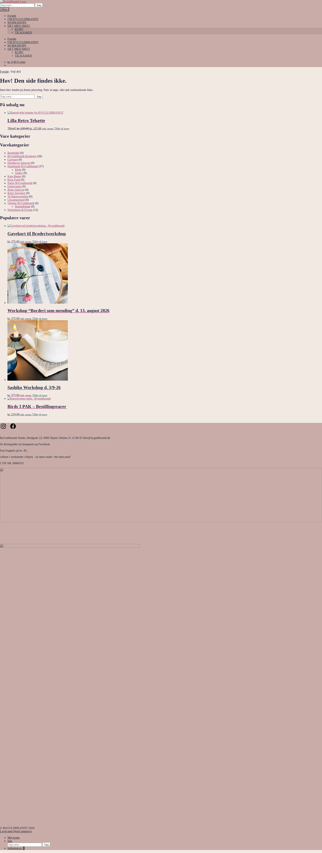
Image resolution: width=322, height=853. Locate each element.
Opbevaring (14, 186)
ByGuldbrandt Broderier (21, 156)
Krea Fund (13, 179)
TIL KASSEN (23, 32)
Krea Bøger (14, 176)
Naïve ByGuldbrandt (19, 183)
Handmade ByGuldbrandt (22, 166)
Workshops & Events (19, 209)
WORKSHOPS (16, 22)
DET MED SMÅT (18, 25)
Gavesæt (12, 159)
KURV (19, 29)
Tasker (19, 173)
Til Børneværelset (17, 196)
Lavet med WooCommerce (16, 831)
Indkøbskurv (16, 848)
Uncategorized (16, 199)
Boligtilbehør (22, 206)
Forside (11, 15)
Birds (18, 169)
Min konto (13, 837)
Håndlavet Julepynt (18, 162)
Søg (39, 5)
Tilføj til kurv (62, 128)
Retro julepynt (15, 189)
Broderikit (13, 152)
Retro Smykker (16, 193)
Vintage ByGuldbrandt (20, 203)
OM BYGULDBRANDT (23, 19)
